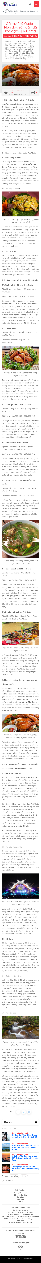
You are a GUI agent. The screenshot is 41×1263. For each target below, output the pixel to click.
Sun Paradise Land (20, 1210)
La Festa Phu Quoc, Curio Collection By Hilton (20, 1217)
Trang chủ (5, 9)
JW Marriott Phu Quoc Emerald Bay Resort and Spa (20, 1220)
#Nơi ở (24, 1176)
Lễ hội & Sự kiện (20, 1195)
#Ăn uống (14, 1176)
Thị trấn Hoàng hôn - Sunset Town (21, 1214)
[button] (36, 1122)
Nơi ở (21, 1202)
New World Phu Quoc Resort (20, 1223)
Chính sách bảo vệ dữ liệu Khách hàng (20, 1258)
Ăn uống (20, 1197)
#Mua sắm (7, 1180)
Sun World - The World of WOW (20, 1212)
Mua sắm (20, 1199)
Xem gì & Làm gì (20, 1193)
